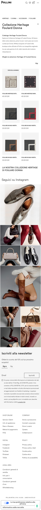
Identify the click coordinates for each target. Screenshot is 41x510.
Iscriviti (32, 375)
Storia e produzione (29, 420)
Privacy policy (27, 445)
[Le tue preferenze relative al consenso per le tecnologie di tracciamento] (37, 506)
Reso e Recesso (8, 426)
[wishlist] (30, 2)
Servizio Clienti (8, 420)
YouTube (5, 451)
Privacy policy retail (29, 448)
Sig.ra (5, 366)
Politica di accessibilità (30, 458)
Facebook (6, 448)
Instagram (6, 445)
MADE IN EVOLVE (30, 497)
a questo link (21, 402)
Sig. (11, 366)
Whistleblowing (8, 488)
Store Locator (27, 426)
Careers (25, 429)
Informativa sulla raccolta (13, 507)
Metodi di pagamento (10, 429)
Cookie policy (27, 451)
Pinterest (6, 454)
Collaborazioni (27, 433)
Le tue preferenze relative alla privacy (22, 503)
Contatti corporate (28, 423)
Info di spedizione (9, 423)
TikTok (5, 458)
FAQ (4, 433)
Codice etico (26, 454)
